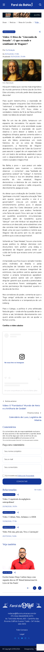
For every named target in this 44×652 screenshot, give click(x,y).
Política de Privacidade (25, 476)
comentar (22, 481)
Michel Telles (7, 572)
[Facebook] (15, 638)
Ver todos (37, 490)
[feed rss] (29, 638)
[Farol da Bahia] (22, 5)
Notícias (13, 22)
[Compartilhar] (39, 31)
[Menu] (4, 4)
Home (5, 22)
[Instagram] (25, 638)
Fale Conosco (22, 630)
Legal (22, 634)
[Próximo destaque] (39, 588)
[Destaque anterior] (34, 588)
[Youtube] (22, 638)
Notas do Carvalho (25, 22)
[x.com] (18, 638)
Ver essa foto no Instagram (14, 362)
